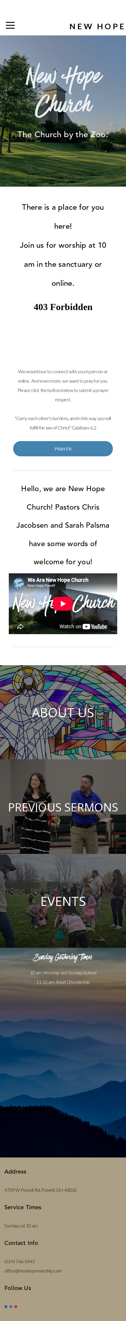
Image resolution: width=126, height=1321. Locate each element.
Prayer (63, 449)
